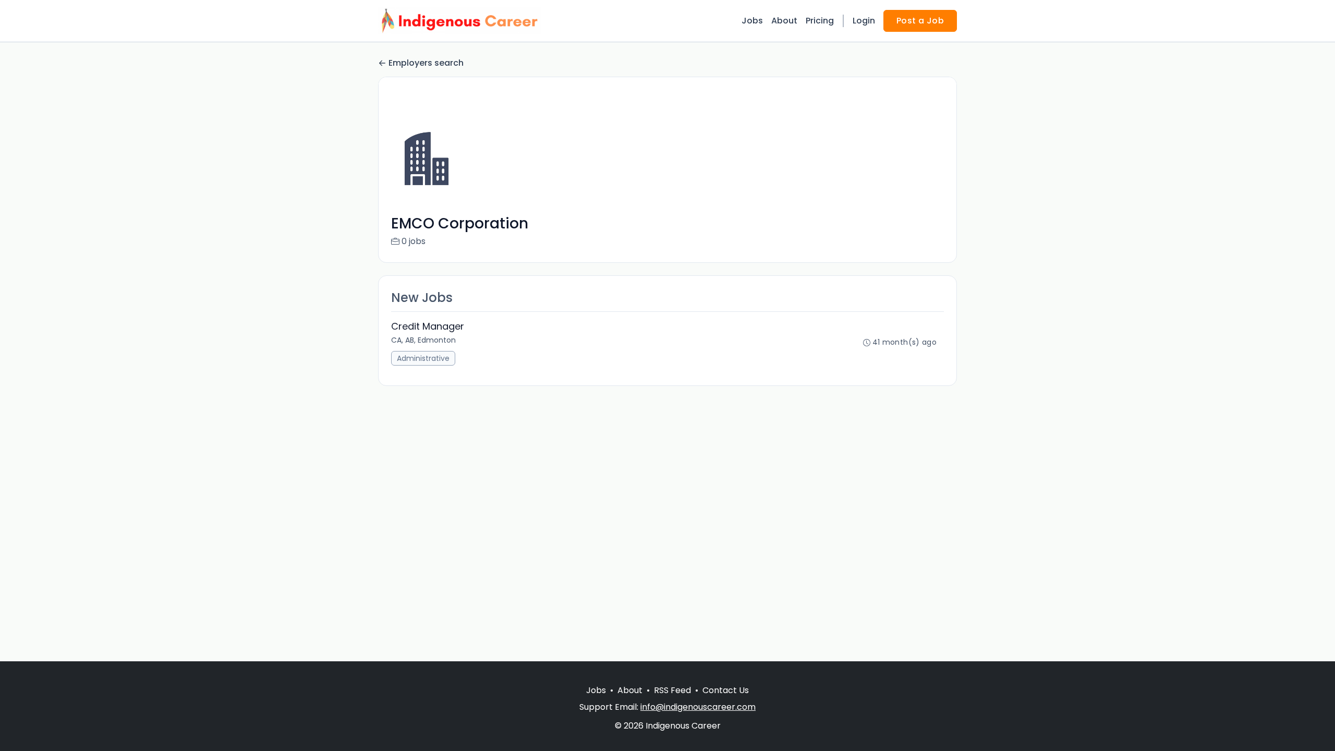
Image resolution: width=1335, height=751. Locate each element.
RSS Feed (672, 690)
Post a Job (920, 21)
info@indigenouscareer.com (698, 707)
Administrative (423, 358)
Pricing (820, 21)
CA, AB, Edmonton (423, 340)
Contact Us (725, 690)
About (784, 21)
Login (864, 21)
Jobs (752, 21)
